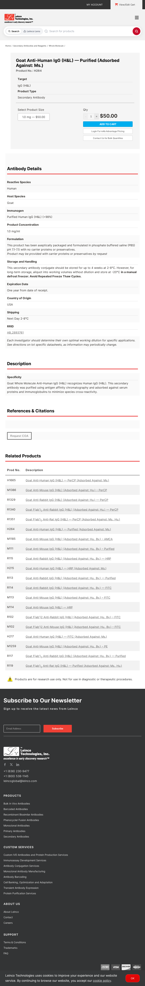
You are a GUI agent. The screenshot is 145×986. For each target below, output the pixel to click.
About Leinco (11, 911)
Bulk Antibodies (17, 803)
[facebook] (5, 764)
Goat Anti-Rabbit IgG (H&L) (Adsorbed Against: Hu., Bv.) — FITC (69, 588)
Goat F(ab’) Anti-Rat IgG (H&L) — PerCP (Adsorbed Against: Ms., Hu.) (73, 519)
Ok (132, 978)
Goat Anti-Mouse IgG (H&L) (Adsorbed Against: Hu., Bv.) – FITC (68, 597)
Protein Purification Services (20, 893)
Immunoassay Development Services (25, 860)
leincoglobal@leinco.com (20, 781)
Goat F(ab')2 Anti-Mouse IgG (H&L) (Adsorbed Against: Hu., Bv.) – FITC (73, 627)
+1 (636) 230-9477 (16, 771)
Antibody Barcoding (15, 876)
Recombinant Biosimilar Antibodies (23, 814)
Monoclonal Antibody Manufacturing (24, 871)
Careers (8, 922)
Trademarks (10, 947)
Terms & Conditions (15, 942)
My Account (95, 4)
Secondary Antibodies (16, 836)
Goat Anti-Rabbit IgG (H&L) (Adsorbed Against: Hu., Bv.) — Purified (71, 578)
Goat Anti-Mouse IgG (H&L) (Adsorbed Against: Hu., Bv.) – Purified (70, 549)
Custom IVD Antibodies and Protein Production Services (36, 854)
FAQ (6, 953)
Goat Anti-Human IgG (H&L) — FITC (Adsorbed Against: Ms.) (66, 636)
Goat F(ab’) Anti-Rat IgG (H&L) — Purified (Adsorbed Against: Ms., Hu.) (74, 666)
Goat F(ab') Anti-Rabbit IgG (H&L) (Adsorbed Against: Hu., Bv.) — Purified (76, 656)
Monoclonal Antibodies (17, 825)
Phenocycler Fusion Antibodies (21, 820)
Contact (8, 917)
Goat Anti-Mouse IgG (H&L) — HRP (49, 607)
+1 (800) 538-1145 (16, 776)
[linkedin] (17, 764)
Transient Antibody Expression (21, 887)
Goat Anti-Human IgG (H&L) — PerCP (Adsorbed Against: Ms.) (67, 480)
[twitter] (11, 764)
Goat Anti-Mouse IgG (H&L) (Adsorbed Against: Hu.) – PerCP (66, 490)
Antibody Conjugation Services (21, 865)
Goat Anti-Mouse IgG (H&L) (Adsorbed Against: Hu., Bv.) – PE (67, 646)
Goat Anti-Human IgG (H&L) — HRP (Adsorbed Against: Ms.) (66, 568)
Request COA (19, 435)
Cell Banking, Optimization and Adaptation (28, 882)
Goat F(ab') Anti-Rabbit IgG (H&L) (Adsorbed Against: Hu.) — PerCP (72, 509)
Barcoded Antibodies (16, 809)
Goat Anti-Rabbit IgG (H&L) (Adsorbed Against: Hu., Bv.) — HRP (68, 558)
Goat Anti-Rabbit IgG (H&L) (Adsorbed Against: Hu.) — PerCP (67, 500)
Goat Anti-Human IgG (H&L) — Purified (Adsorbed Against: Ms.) (68, 529)
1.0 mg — (33, 117)
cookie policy (102, 980)
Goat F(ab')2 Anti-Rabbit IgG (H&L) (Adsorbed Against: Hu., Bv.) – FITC (73, 617)
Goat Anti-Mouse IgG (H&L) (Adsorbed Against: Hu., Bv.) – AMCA (69, 539)
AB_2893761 (15, 332)
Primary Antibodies (14, 831)
